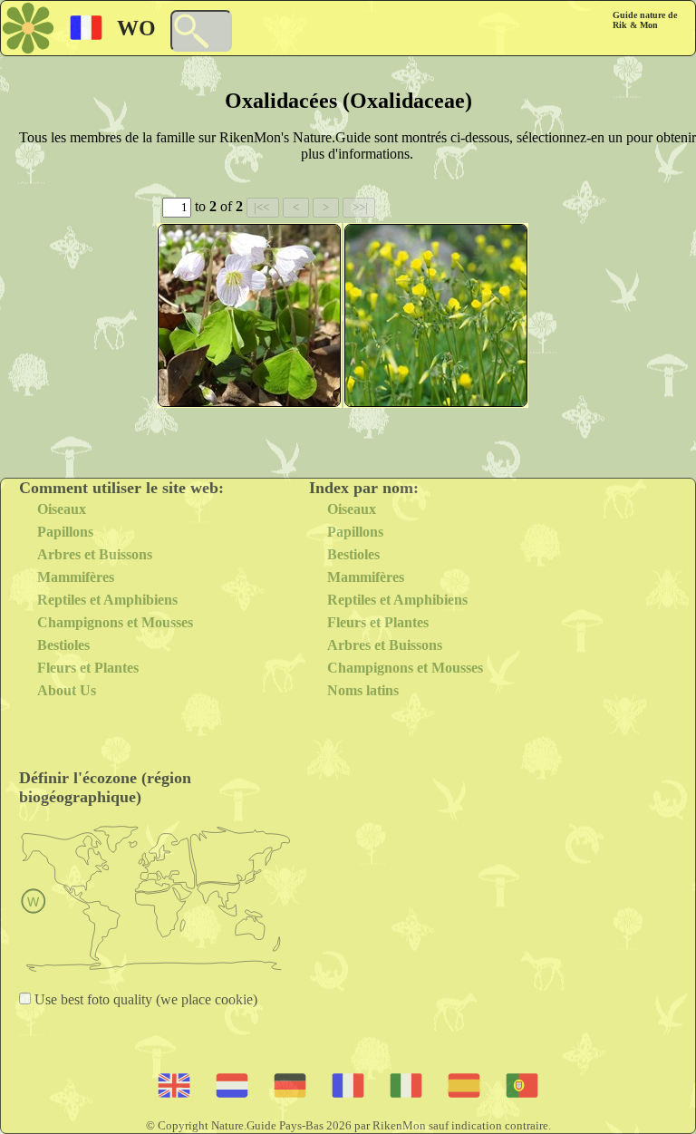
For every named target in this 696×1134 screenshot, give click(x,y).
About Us (66, 690)
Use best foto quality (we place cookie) (144, 999)
